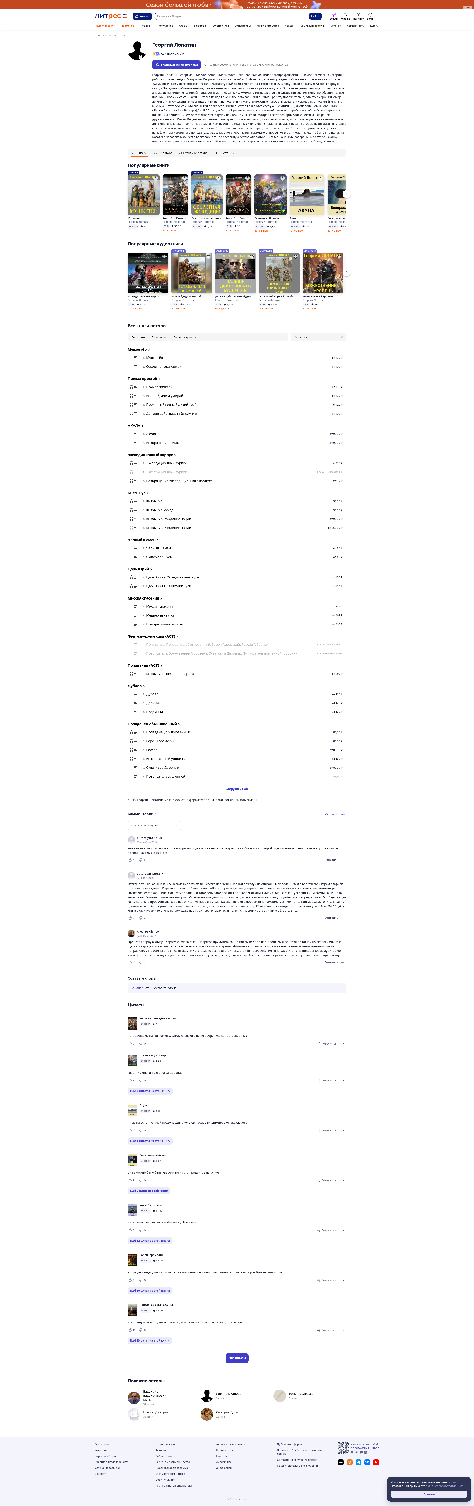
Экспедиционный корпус (144, 296)
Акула (293, 218)
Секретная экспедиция (206, 218)
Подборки (200, 25)
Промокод (127, 25)
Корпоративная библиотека (174, 1485)
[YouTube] (376, 1462)
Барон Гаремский (160, 741)
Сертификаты (355, 25)
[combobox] (231, 16)
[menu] (318, 337)
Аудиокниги (221, 25)
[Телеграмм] (358, 1462)
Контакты (101, 1450)
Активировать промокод (232, 1444)
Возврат (100, 1474)
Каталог (145, 16)
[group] (237, 840)
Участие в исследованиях (111, 1462)
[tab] (139, 153)
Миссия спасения (160, 606)
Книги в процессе (267, 25)
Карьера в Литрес (106, 1456)
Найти (315, 16)
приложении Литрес (366, 1448)
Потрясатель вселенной (165, 776)
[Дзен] (341, 1462)
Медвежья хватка (160, 615)
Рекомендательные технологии (297, 1465)
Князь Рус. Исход (159, 510)
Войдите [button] (137, 988)
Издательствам (165, 1444)
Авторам (161, 1450)
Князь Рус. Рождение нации (238, 218)
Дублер (152, 694)
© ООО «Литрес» (237, 1499)
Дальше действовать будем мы (235, 296)
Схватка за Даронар (267, 218)
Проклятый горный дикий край (279, 296)
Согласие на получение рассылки (298, 1459)
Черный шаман (158, 548)
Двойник (153, 703)
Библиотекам (164, 1456)
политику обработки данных (444, 1486)
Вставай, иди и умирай (186, 296)
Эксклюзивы (243, 25)
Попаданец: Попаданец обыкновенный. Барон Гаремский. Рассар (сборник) (208, 644)
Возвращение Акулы (341, 218)
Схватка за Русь (159, 557)
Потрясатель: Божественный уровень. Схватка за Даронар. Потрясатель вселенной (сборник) (222, 653)
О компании (102, 1444)
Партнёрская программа (172, 1468)
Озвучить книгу (166, 1479)
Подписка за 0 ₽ (105, 25)
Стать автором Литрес (170, 1474)
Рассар (152, 750)
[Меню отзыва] (342, 860)
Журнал (336, 25)
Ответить (331, 860)
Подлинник (155, 712)
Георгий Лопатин (139, 221)
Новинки (145, 25)
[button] (343, 1044)
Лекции (289, 25)
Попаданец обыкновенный (168, 732)
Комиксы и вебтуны (312, 25)
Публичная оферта (289, 1444)
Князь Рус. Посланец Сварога (175, 218)
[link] (231, 838)
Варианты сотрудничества (173, 1462)
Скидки (183, 25)
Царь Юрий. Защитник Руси (168, 586)
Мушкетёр (134, 218)
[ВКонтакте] (367, 1462)
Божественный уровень (318, 296)
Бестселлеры (224, 1450)
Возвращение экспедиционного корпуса (179, 481)
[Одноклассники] (350, 1462)
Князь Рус (154, 501)
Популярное (165, 25)
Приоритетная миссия (164, 624)
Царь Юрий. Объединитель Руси (172, 577)
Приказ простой (159, 387)
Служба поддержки (107, 1468)
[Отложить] (155, 178)
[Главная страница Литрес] (111, 16)
